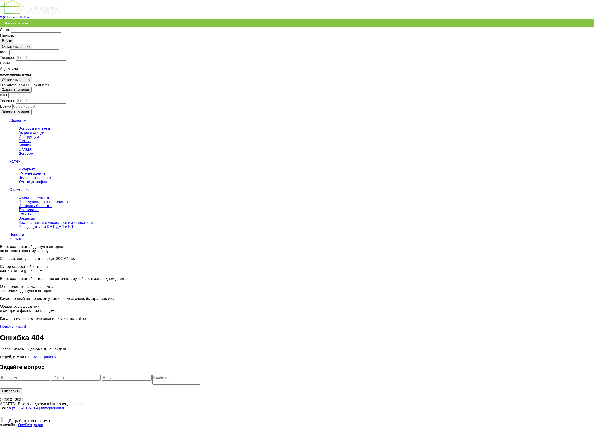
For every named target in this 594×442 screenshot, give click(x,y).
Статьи (25, 141)
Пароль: (7, 35)
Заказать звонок (16, 90)
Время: (6, 106)
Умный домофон (33, 182)
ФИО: (4, 52)
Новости (16, 235)
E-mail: (6, 63)
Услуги (15, 161)
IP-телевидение (32, 173)
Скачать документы (35, 197)
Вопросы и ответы (34, 128)
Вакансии (27, 218)
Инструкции (29, 137)
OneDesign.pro (30, 425)
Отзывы (25, 214)
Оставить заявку (16, 46)
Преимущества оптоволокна (43, 202)
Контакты (17, 239)
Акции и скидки (31, 133)
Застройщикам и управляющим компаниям (56, 222)
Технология (29, 210)
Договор (26, 153)
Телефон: (8, 58)
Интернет (27, 169)
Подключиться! (13, 326)
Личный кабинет (17, 23)
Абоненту (17, 120)
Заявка (25, 145)
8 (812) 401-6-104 (14, 17)
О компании (19, 190)
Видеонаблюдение (35, 177)
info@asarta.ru (53, 408)
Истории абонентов (35, 206)
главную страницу (40, 357)
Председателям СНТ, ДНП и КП (46, 227)
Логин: (5, 30)
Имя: (4, 95)
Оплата (25, 149)
